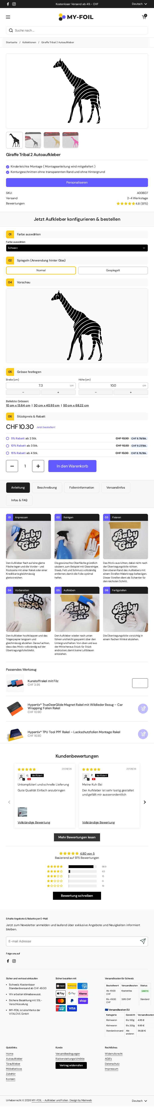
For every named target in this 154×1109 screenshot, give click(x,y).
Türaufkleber (13, 1063)
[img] (27, 769)
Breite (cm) (32, 386)
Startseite (11, 42)
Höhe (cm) (105, 386)
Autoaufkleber (14, 1058)
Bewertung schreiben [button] (77, 896)
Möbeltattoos (14, 1068)
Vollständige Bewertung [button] (34, 822)
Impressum (111, 1068)
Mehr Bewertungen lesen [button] (77, 837)
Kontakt (10, 1079)
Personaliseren (77, 182)
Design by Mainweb (80, 1100)
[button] (144, 17)
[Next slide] (145, 802)
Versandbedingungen (68, 1053)
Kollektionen (29, 42)
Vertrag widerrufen (71, 1065)
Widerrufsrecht (114, 1053)
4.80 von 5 (87, 854)
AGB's (108, 1058)
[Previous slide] (9, 802)
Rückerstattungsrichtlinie (70, 1058)
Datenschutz (112, 1063)
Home (9, 1053)
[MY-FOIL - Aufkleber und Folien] (76, 17)
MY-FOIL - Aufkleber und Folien (50, 1100)
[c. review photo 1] (22, 812)
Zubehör (11, 1073)
